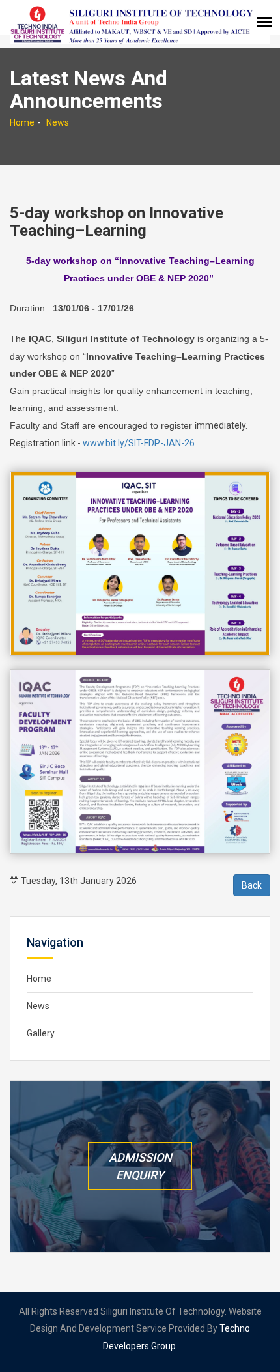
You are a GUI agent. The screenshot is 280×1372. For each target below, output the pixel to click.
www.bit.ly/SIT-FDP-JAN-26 (139, 443)
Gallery (41, 1033)
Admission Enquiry (140, 1166)
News (57, 122)
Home (22, 122)
